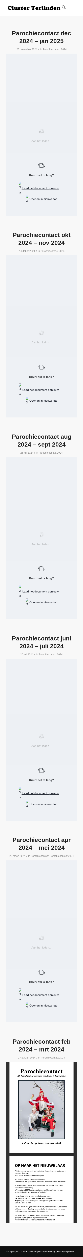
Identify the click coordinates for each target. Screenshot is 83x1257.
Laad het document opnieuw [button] (40, 188)
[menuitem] (62, 8)
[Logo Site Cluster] (34, 8)
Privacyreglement (65, 1251)
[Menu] (71, 8)
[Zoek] (62, 8)
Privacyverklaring (46, 1251)
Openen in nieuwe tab (43, 199)
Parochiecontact (40, 856)
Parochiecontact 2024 (55, 49)
